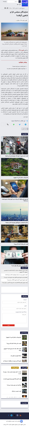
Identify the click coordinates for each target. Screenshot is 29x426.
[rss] (20, 415)
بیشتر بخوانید (23, 62)
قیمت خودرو (24, 128)
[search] (20, 1)
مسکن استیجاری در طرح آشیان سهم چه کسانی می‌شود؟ (16, 222)
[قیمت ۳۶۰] (25, 3)
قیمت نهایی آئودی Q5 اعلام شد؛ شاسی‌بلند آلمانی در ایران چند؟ (14, 282)
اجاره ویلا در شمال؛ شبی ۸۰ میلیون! (21, 177)
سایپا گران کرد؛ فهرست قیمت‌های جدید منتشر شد (16, 68)
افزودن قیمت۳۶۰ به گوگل (22, 20)
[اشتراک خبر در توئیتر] (20, 124)
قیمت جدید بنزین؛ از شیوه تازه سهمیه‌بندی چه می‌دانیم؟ (16, 156)
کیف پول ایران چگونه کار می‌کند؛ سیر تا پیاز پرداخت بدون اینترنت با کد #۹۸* (15, 200)
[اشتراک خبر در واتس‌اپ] (14, 124)
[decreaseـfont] (5, 8)
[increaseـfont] (7, 8)
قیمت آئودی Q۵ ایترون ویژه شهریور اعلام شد (12, 379)
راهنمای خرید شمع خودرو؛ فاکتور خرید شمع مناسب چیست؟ (15, 277)
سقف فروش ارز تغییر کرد (16, 356)
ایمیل (25, 306)
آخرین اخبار (24, 368)
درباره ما (5, 1)
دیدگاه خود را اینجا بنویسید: (21, 312)
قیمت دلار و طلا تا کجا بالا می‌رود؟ (21, 244)
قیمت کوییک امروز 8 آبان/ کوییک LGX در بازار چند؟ (17, 280)
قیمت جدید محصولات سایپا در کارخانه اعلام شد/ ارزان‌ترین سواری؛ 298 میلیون (15, 271)
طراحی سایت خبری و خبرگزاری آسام (13, 421)
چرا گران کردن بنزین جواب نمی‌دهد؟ (14, 385)
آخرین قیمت (15, 368)
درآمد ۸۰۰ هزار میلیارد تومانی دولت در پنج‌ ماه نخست (12, 372)
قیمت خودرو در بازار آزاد (16, 391)
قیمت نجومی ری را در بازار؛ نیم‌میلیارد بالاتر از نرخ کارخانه (16, 274)
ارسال (9, 325)
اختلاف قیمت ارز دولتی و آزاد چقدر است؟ (20, 266)
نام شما (25, 299)
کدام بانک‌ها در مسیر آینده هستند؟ (19, 66)
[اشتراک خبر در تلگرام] (25, 124)
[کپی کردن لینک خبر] (7, 124)
